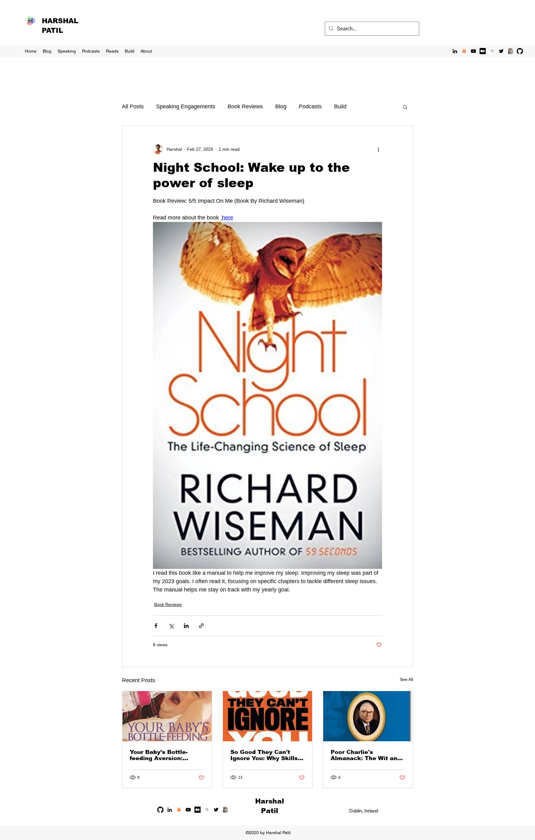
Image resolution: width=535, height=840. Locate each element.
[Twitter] (501, 51)
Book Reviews (245, 106)
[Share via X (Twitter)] (171, 626)
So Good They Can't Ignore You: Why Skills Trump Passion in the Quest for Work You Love (264, 755)
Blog (280, 106)
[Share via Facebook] (156, 626)
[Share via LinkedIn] (186, 626)
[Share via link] (201, 626)
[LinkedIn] (455, 51)
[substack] (464, 51)
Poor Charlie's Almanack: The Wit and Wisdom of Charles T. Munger (366, 755)
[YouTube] (473, 51)
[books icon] (510, 51)
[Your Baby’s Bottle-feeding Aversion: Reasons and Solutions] (167, 716)
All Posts (133, 106)
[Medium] (483, 51)
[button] (405, 106)
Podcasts (310, 106)
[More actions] (378, 149)
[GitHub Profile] (520, 51)
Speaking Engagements (185, 106)
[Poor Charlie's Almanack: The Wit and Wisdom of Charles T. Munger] (368, 716)
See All (406, 679)
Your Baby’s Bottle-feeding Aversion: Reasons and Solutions (164, 755)
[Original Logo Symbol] (492, 51)
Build (340, 106)
